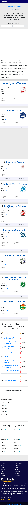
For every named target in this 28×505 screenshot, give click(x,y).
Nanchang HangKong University (14, 230)
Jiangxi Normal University (14, 162)
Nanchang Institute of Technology (14, 184)
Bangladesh (17, 473)
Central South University (10, 380)
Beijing (2, 465)
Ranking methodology (7, 499)
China (11, 9)
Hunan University (8, 375)
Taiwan (16, 467)
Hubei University (8, 352)
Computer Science (11, 6)
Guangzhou (3, 475)
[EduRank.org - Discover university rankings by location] (4, 1)
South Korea (17, 465)
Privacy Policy (17, 504)
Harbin (2, 473)
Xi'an (2, 471)
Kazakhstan (17, 475)
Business (19, 6)
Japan (16, 469)
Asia (25, 7)
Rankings (20, 104)
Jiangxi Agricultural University (14, 301)
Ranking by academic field (14, 23)
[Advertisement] (14, 45)
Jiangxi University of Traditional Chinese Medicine (14, 278)
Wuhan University (8, 356)
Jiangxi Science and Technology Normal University (14, 207)
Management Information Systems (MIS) (13, 7)
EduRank (20, 19)
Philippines (17, 471)
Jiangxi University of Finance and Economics (14, 84)
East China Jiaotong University (14, 255)
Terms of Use (10, 504)
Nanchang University (14, 110)
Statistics (6, 104)
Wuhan (2, 467)
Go (26, 26)
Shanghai (3, 469)
